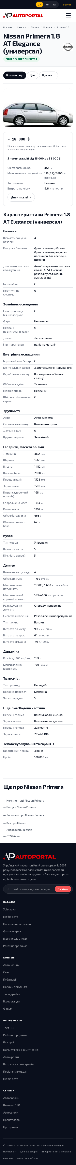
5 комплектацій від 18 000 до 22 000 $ (34, 158)
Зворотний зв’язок (27, 1158)
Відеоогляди (11, 1001)
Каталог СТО (11, 1105)
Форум (7, 1008)
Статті (7, 972)
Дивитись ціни (21, 197)
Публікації (9, 979)
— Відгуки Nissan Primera (19, 807)
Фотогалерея (12, 931)
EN (54, 4)
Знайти (63, 889)
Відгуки (48, 75)
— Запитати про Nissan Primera (23, 815)
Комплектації (14, 75)
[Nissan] (68, 47)
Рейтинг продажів (15, 946)
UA (39, 4)
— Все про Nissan (14, 823)
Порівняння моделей (17, 924)
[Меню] (68, 15)
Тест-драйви (11, 994)
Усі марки (9, 909)
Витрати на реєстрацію (18, 1064)
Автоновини (11, 965)
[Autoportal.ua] (23, 15)
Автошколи (10, 1112)
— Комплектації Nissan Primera (23, 800)
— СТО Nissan (12, 836)
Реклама (8, 1158)
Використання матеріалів (57, 1151)
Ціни (32, 75)
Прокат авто (11, 1119)
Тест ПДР (9, 1027)
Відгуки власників (15, 938)
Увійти (67, 4)
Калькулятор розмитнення (21, 1049)
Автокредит (11, 1057)
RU (47, 4)
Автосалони (11, 1098)
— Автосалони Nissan (17, 829)
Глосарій (8, 1042)
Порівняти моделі (15, 1071)
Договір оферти (29, 1151)
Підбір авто (10, 916)
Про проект (10, 1127)
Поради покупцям (15, 986)
